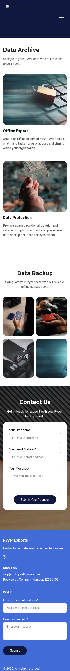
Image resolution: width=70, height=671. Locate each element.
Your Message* (19, 468)
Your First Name (20, 430)
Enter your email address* (20, 600)
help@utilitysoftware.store (21, 574)
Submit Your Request (35, 500)
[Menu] (61, 19)
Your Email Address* (22, 449)
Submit (15, 650)
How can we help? (15, 619)
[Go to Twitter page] (5, 557)
